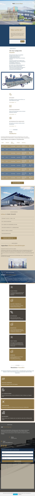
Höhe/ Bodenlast (12, 143)
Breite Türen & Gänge (7, 230)
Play (22, 41)
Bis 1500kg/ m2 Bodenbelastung (9, 224)
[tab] (17, 218)
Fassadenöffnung (6, 233)
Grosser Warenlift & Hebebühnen (10, 227)
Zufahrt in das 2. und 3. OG (8, 218)
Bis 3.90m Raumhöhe (6, 221)
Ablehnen (19, 494)
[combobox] (3, 458)
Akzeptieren (15, 494)
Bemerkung (23, 142)
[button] (12, 102)
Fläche (3, 142)
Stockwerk (7, 142)
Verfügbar (18, 142)
